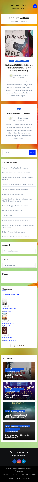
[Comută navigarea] (2, 6)
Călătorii (17, 478)
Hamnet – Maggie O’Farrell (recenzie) (15, 206)
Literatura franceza (12, 431)
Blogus (28, 468)
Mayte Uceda (8, 326)
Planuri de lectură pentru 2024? (12, 210)
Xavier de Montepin (10, 340)
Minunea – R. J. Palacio (19, 113)
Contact (10, 478)
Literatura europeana (12, 371)
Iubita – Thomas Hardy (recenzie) (13, 232)
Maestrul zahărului (8, 323)
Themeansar (19, 471)
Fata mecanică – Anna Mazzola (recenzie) (16, 173)
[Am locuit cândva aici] (4, 301)
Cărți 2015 (24, 474)
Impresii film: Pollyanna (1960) (12, 194)
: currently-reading (10, 294)
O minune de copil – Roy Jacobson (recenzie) (17, 220)
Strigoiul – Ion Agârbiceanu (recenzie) (15, 189)
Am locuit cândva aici (9, 308)
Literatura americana (21, 60)
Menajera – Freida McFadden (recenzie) (15, 237)
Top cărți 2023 (7, 215)
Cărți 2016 (33, 474)
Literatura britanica (17, 368)
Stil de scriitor (18, 5)
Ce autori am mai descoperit (20, 426)
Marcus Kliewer (9, 311)
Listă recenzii (6, 474)
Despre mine (26, 478)
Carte (11, 60)
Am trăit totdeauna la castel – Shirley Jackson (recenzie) (16, 416)
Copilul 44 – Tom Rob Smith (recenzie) (15, 168)
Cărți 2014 (15, 474)
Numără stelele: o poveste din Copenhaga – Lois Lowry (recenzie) (19, 68)
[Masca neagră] (4, 330)
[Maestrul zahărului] (4, 316)
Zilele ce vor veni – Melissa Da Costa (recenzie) (18, 184)
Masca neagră (7, 337)
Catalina (15, 75)
